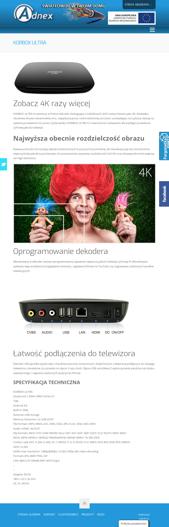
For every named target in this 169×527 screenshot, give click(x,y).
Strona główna (29, 514)
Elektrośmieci (68, 514)
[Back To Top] (84, 503)
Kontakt (49, 514)
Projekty (88, 514)
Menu (152, 30)
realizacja (144, 516)
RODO (100, 514)
